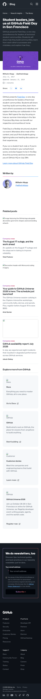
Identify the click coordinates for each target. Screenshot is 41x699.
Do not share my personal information (15, 691)
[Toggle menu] (37, 4)
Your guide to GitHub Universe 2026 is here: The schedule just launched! (18, 291)
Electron (23, 634)
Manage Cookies (8, 689)
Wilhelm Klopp (8, 74)
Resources (7, 642)
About (22, 654)
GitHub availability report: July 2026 (18, 345)
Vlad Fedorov (8, 257)
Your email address (13, 567)
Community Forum (10, 658)
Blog (12, 4)
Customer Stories (9, 634)
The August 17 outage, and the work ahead (18, 243)
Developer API (25, 623)
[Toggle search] (31, 4)
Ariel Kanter (7, 312)
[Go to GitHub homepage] (7, 613)
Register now (12, 524)
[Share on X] (11, 88)
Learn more (11, 480)
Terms (19, 687)
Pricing (5, 638)
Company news (9, 239)
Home (5, 13)
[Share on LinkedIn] (21, 88)
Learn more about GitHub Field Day (18, 163)
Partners (23, 627)
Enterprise (6, 630)
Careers (23, 662)
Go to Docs (11, 403)
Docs (4, 654)
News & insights (16, 13)
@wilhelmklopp (22, 74)
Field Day (21, 97)
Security (6, 627)
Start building (12, 442)
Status (5, 665)
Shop (22, 669)
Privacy (25, 687)
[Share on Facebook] (16, 88)
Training (6, 662)
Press (22, 665)
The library (29, 13)
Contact (6, 669)
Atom (22, 630)
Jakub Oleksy (8, 359)
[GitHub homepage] (4, 4)
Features (6, 623)
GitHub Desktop (26, 638)
